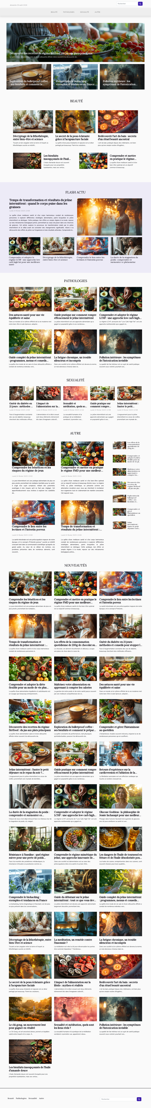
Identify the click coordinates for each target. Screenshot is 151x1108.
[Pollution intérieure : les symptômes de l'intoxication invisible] (120, 341)
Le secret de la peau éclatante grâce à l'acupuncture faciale (72, 138)
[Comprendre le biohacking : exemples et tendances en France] (30, 881)
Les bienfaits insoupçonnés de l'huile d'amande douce (57, 159)
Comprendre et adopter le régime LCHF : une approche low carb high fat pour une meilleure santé (24, 261)
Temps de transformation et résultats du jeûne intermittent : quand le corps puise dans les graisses (40, 203)
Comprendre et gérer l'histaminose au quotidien (133, 512)
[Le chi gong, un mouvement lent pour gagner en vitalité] (30, 1009)
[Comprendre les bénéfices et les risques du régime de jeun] (33, 454)
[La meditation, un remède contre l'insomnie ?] (75, 924)
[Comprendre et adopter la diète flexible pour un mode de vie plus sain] (119, 458)
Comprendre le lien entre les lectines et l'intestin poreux (90, 258)
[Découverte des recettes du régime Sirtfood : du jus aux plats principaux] (75, 42)
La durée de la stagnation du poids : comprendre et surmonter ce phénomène (124, 259)
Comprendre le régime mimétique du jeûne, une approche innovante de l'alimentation (75, 858)
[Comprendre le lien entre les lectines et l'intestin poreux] (92, 246)
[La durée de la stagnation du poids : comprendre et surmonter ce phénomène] (126, 246)
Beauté (54, 12)
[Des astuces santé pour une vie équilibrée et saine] (30, 299)
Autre (97, 12)
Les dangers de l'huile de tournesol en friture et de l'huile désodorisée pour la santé (120, 858)
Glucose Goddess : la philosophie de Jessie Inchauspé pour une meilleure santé (119, 815)
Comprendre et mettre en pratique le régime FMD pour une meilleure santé (123, 160)
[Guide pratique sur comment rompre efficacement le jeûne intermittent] (75, 299)
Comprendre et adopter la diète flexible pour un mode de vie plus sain (134, 460)
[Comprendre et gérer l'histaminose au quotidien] (119, 512)
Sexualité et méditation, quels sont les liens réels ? (75, 406)
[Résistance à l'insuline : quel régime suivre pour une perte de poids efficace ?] (30, 839)
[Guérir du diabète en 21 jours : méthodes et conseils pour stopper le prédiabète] (21, 393)
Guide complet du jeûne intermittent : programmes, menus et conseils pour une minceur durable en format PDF (30, 362)
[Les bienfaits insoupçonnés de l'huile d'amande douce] (27, 161)
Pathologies (68, 12)
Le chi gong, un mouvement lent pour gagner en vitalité (27, 1026)
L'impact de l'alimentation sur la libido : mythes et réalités (47, 408)
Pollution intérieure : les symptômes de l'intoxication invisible (119, 84)
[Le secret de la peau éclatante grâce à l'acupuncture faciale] (75, 121)
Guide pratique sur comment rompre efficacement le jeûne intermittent (75, 316)
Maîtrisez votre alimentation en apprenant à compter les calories (133, 473)
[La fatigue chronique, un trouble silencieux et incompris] (75, 341)
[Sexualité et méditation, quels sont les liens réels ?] (75, 393)
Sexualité (84, 12)
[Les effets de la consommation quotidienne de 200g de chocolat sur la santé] (119, 445)
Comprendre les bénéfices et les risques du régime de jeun (31, 469)
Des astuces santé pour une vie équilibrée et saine (26, 316)
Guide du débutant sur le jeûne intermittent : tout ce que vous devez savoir (75, 900)
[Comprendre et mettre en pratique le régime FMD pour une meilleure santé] (93, 161)
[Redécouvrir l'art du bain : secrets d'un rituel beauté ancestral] (118, 121)
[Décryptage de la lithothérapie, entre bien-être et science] (33, 121)
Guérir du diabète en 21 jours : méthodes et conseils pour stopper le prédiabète (21, 408)
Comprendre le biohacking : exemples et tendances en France (75, 83)
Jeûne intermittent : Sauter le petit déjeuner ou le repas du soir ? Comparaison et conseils (133, 528)
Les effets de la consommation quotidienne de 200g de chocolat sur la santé (133, 447)
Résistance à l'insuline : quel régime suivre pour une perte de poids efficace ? (29, 858)
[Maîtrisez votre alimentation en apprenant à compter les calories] (119, 472)
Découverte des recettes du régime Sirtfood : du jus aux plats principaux (51, 53)
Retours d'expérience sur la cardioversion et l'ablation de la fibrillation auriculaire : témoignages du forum (120, 774)
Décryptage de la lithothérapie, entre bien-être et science (31, 138)
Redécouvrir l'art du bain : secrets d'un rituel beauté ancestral (117, 138)
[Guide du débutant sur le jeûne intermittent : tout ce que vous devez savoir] (75, 881)
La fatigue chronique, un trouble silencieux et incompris (72, 359)
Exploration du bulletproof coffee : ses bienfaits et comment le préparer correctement (29, 84)
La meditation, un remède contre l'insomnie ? (73, 941)
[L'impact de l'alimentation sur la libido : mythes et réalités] (48, 393)
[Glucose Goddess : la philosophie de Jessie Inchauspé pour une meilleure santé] (120, 796)
